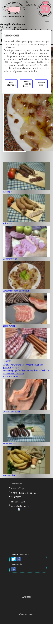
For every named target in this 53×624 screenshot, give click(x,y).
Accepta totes (41, 84)
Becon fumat (9, 325)
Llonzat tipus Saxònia (12, 411)
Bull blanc (7, 223)
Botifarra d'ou (9, 475)
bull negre (7, 191)
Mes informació (11, 84)
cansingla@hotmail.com (20, 506)
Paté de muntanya (11, 376)
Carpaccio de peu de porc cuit (16, 290)
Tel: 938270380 (31, 3)
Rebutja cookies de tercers (26, 84)
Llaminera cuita (10, 258)
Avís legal (26, 596)
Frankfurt (7, 360)
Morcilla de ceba (10, 443)
